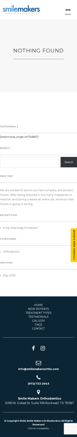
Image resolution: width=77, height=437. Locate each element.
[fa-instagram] (43, 348)
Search (5, 148)
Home (38, 305)
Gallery (38, 320)
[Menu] (68, 10)
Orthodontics (11, 251)
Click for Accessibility (38, 428)
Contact (38, 328)
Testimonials (38, 316)
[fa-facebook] (33, 348)
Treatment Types (39, 313)
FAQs (38, 324)
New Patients (38, 309)
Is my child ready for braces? (20, 228)
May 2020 (9, 275)
